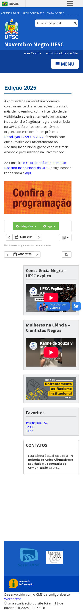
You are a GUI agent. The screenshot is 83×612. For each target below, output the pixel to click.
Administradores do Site (62, 53)
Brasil (14, 4)
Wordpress (12, 598)
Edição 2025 (20, 87)
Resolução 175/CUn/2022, (24, 136)
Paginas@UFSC (37, 423)
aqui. (28, 173)
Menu (67, 64)
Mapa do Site (55, 13)
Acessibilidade (10, 13)
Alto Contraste (33, 13)
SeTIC (30, 427)
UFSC (30, 431)
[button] (66, 255)
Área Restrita (33, 53)
